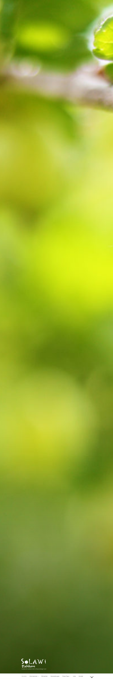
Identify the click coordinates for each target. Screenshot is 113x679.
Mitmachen (44, 676)
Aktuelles (24, 676)
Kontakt (81, 676)
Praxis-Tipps (65, 676)
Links (74, 676)
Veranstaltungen (55, 676)
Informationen (33, 676)
